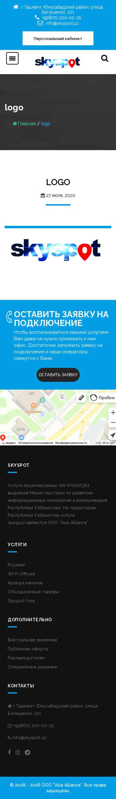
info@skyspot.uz (62, 23)
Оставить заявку (58, 375)
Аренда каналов (25, 582)
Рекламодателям (26, 657)
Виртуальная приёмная (32, 639)
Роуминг (17, 564)
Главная (27, 124)
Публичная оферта (28, 648)
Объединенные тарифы (33, 591)
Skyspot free (21, 600)
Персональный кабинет (58, 38)
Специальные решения (32, 666)
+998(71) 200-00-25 (61, 17)
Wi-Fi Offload (21, 573)
